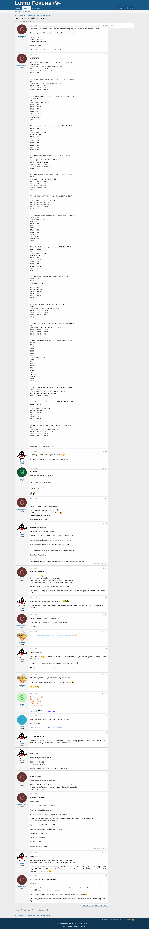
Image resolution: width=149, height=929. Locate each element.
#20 (106, 876)
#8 (106, 597)
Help (124, 920)
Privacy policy (117, 920)
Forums (26, 8)
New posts (18, 11)
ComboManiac (20, 21)
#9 (106, 615)
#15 (106, 733)
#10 (106, 632)
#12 (106, 674)
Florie (22, 727)
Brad (22, 462)
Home (18, 8)
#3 (106, 451)
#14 (106, 716)
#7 (106, 568)
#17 (106, 773)
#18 (106, 794)
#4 (106, 468)
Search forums (27, 11)
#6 (106, 524)
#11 (106, 649)
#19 (106, 853)
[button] (41, 8)
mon (22, 479)
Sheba (22, 704)
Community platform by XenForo (74, 923)
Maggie (22, 643)
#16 (106, 750)
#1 (106, 25)
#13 (106, 693)
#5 (106, 498)
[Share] (103, 25)
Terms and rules (107, 920)
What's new (36, 8)
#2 (106, 54)
